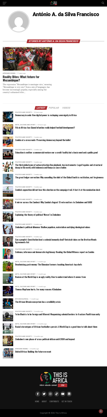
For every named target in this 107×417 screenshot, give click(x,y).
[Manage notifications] (101, 411)
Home (37, 401)
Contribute (54, 401)
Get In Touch (67, 401)
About (44, 401)
